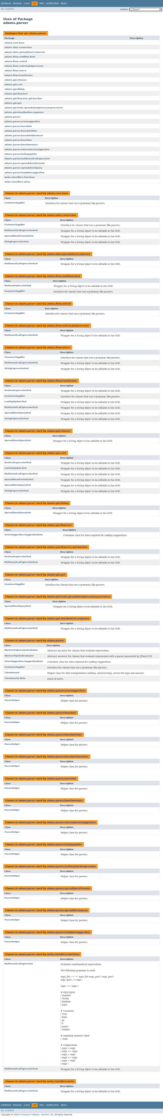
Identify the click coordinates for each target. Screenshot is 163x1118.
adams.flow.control (15, 61)
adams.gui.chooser (15, 80)
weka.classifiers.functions (19, 177)
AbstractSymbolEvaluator (19, 656)
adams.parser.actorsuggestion (22, 121)
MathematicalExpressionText (21, 230)
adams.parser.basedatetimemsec (23, 135)
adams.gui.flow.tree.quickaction (23, 98)
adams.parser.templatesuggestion (24, 172)
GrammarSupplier (14, 203)
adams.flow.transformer (18, 75)
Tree (41, 3)
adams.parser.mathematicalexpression (27, 158)
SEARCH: (124, 9)
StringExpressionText (16, 241)
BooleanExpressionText (17, 285)
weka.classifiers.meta (17, 182)
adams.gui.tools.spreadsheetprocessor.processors (33, 107)
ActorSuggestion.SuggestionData (23, 534)
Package (17, 3)
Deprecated (52, 3)
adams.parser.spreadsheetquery (23, 168)
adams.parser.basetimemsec (21, 144)
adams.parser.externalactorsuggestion (26, 149)
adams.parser (37, 33)
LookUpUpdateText (15, 401)
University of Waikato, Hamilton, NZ (36, 1115)
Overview (6, 3)
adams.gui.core (13, 84)
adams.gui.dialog (14, 89)
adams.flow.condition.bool (19, 57)
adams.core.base (14, 43)
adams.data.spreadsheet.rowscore (24, 52)
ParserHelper (12, 700)
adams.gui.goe (13, 103)
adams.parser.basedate (18, 126)
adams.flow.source (15, 70)
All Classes (7, 9)
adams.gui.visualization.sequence (24, 112)
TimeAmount (11, 672)
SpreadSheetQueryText (17, 413)
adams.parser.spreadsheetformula (24, 163)
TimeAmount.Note (15, 678)
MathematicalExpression (18, 964)
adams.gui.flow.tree (16, 94)
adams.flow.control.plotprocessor (23, 66)
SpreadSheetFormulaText (18, 236)
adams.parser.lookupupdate (20, 154)
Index (64, 3)
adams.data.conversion (18, 47)
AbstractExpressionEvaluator (21, 650)
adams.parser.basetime (18, 140)
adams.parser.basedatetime (20, 131)
